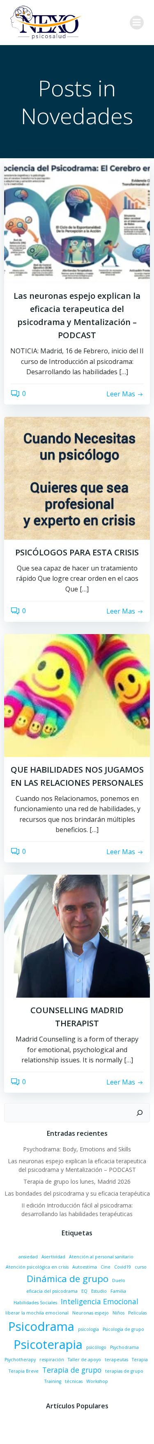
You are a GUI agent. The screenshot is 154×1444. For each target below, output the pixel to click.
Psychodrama (124, 1347)
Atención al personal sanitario (101, 1257)
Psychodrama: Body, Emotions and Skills (77, 1149)
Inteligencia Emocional (99, 1301)
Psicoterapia (48, 1344)
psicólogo (96, 1347)
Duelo (118, 1280)
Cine (105, 1267)
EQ (84, 1291)
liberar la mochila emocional (37, 1313)
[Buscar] (139, 1112)
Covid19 (122, 1267)
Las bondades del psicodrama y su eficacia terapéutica (77, 1193)
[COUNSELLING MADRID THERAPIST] (77, 935)
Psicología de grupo (123, 1329)
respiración (51, 1359)
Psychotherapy (20, 1359)
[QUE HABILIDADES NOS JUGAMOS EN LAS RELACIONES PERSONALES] (77, 694)
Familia (118, 1291)
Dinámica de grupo (67, 1278)
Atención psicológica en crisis (37, 1267)
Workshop (97, 1381)
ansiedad (28, 1257)
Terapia (140, 1359)
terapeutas (116, 1359)
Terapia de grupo (71, 1370)
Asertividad (53, 1257)
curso (141, 1267)
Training (52, 1381)
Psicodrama (41, 1326)
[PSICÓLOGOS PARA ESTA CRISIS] (77, 477)
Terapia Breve (24, 1371)
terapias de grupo (124, 1371)
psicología (88, 1329)
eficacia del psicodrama (52, 1291)
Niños (118, 1313)
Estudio (99, 1291)
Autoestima (84, 1267)
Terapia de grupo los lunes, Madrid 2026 (77, 1181)
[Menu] (137, 23)
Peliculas (137, 1313)
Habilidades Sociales (35, 1302)
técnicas (74, 1381)
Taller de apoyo (84, 1359)
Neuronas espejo (90, 1313)
